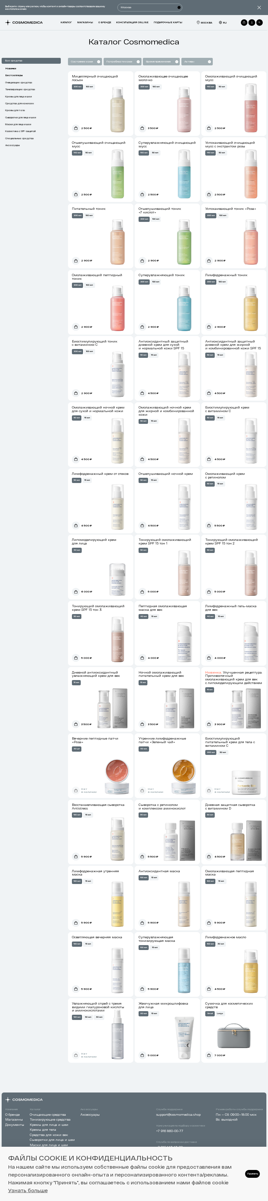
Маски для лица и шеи (18, 124)
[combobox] (97, 61)
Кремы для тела (15, 110)
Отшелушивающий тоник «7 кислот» (160, 210)
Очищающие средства (18, 82)
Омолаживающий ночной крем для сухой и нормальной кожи (98, 409)
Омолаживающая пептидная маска (229, 872)
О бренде (104, 22)
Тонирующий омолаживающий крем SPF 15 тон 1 (165, 541)
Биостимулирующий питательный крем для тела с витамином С (230, 742)
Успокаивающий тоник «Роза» (230, 208)
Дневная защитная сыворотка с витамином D (230, 806)
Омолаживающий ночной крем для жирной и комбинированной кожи (166, 411)
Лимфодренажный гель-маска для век (231, 607)
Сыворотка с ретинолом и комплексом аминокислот (162, 806)
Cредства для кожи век (19, 103)
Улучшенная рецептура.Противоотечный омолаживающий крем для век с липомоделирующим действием (233, 678)
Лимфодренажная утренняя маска (95, 872)
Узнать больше (28, 1190)
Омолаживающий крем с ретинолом (225, 475)
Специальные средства (19, 138)
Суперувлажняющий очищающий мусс (167, 144)
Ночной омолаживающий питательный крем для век (161, 674)
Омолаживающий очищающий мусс (231, 78)
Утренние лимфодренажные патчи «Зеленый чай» (162, 740)
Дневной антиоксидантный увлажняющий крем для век (96, 674)
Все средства (13, 60)
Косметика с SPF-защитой (20, 131)
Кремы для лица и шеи (18, 96)
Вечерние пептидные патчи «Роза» (95, 740)
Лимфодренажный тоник (226, 275)
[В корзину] (76, 128)
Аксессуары (12, 145)
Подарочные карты (168, 22)
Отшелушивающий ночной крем (166, 473)
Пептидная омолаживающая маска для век (163, 607)
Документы (14, 1124)
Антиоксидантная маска (159, 871)
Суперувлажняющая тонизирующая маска (157, 938)
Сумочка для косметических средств (229, 1005)
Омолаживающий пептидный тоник (97, 276)
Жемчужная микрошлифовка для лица (163, 1005)
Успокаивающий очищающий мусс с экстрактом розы (230, 144)
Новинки (10, 68)
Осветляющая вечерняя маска (97, 937)
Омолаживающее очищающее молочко (163, 78)
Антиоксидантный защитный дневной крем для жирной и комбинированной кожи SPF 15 (233, 345)
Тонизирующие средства (20, 89)
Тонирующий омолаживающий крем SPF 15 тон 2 (231, 541)
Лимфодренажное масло (225, 937)
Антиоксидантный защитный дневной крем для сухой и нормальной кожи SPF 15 (163, 345)
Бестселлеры (14, 75)
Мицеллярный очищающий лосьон (95, 78)
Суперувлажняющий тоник (162, 275)
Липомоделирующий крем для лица (94, 541)
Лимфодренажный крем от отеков (100, 473)
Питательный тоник (89, 208)
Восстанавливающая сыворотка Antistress (98, 806)
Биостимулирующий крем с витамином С (227, 409)
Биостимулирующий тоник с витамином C (94, 343)
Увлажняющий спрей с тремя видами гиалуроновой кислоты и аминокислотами (98, 1007)
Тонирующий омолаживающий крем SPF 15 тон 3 (98, 607)
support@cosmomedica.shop (178, 1114)
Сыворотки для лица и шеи (20, 117)
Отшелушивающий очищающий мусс (99, 144)
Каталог (66, 22)
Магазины (85, 22)
